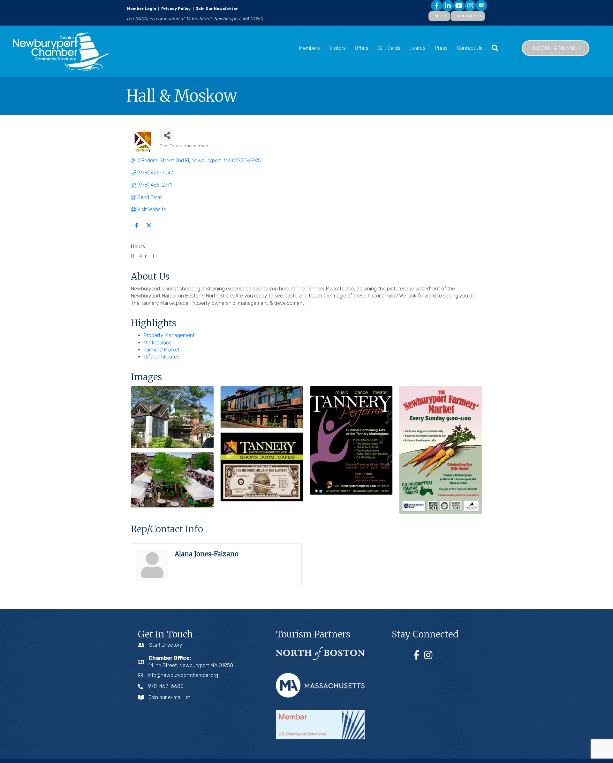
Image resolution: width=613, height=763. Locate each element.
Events (418, 48)
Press (441, 48)
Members (309, 48)
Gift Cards (389, 48)
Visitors (337, 48)
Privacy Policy (176, 8)
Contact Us (469, 48)
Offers (361, 48)
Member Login (141, 8)
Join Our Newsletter (216, 8)
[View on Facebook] (136, 229)
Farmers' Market (162, 350)
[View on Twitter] (148, 229)
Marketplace (158, 343)
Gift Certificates (161, 357)
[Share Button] (167, 135)
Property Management (169, 335)
